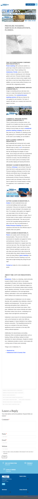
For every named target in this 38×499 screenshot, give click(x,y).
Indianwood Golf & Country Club (16, 352)
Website (4, 446)
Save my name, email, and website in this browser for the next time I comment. (18, 452)
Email (4, 440)
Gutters (8, 203)
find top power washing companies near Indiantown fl (13, 397)
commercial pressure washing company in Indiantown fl (13, 392)
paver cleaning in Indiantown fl (25, 399)
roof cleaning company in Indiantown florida (11, 404)
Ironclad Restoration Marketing (33, 496)
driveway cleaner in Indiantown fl (9, 395)
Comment (5, 419)
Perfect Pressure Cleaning (13, 225)
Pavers (8, 235)
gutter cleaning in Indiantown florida (10, 399)
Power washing (10, 66)
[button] (36, 4)
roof (20, 147)
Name (4, 434)
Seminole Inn (10, 350)
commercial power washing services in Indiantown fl (13, 390)
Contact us (9, 265)
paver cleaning (24, 255)
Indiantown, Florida (11, 72)
